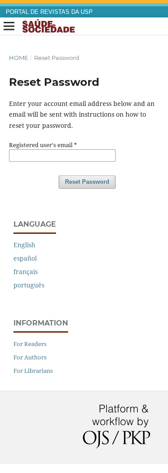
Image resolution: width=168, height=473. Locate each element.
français (25, 271)
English (24, 245)
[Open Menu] (9, 26)
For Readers (30, 344)
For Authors (30, 357)
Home (18, 57)
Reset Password (87, 181)
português (28, 285)
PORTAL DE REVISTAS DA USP (49, 12)
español (25, 258)
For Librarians (33, 371)
